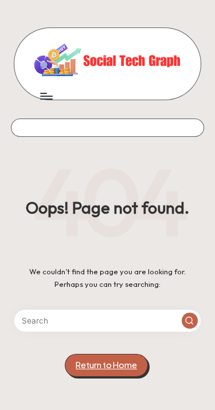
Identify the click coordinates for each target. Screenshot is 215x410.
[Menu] (46, 96)
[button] (190, 321)
